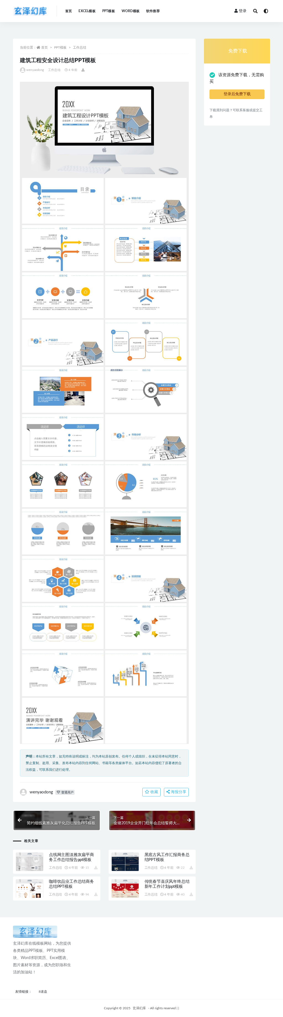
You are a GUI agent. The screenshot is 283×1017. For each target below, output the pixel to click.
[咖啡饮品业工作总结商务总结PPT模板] (29, 888)
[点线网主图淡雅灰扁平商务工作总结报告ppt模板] (29, 861)
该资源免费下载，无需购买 (236, 78)
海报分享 (178, 792)
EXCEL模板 (86, 11)
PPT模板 (108, 11)
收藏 (153, 792)
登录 (243, 11)
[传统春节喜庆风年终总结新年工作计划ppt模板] (125, 888)
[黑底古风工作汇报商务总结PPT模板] (125, 861)
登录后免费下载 (237, 94)
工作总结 (79, 47)
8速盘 (43, 991)
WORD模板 (131, 11)
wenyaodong (35, 69)
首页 (68, 11)
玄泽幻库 (139, 1008)
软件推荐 (153, 11)
